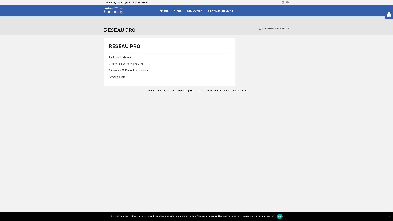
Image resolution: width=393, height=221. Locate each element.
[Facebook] (283, 2)
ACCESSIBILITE (236, 90)
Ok (279, 216)
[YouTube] (287, 2)
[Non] (389, 216)
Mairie (164, 10)
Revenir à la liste (117, 77)
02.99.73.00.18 (141, 2)
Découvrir (194, 10)
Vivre (178, 10)
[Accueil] (260, 29)
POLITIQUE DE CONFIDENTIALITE (200, 90)
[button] (389, 15)
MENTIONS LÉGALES (160, 90)
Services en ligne (220, 10)
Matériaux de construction (135, 70)
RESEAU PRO (283, 29)
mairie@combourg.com (119, 2)
